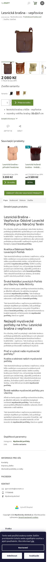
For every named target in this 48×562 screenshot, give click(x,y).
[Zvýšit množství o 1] (10, 101)
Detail (30, 182)
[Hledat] (28, 3)
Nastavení (23, 547)
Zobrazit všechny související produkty (24, 193)
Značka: (9, 19)
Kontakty (4, 462)
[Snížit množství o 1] (10, 104)
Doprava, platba (7, 465)
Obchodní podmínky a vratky (12, 469)
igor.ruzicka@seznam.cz (14, 489)
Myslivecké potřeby (21, 441)
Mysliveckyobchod (12, 496)
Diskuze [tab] (23, 200)
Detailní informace (8, 119)
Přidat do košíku (24, 102)
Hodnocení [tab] (14, 200)
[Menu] (42, 3)
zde (32, 541)
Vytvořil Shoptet (26, 507)
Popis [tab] (5, 200)
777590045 (9, 492)
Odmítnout (12, 555)
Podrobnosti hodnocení (32, 17)
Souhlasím (34, 555)
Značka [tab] (30, 200)
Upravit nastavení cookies (28, 517)
